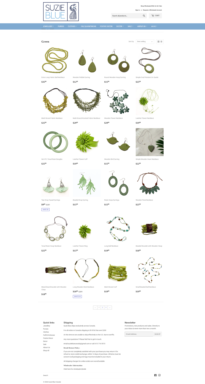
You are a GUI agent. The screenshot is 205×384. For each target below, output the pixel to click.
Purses (61, 26)
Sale (130, 26)
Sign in (137, 10)
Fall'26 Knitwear (88, 26)
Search (45, 375)
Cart (157, 15)
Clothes (72, 26)
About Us (141, 26)
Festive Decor (106, 26)
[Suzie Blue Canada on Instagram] (159, 376)
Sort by (131, 41)
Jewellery (48, 26)
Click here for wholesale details (75, 369)
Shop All (46, 350)
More (153, 26)
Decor (119, 26)
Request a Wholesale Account (152, 10)
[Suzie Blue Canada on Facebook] (155, 376)
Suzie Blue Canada (54, 382)
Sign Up (157, 334)
